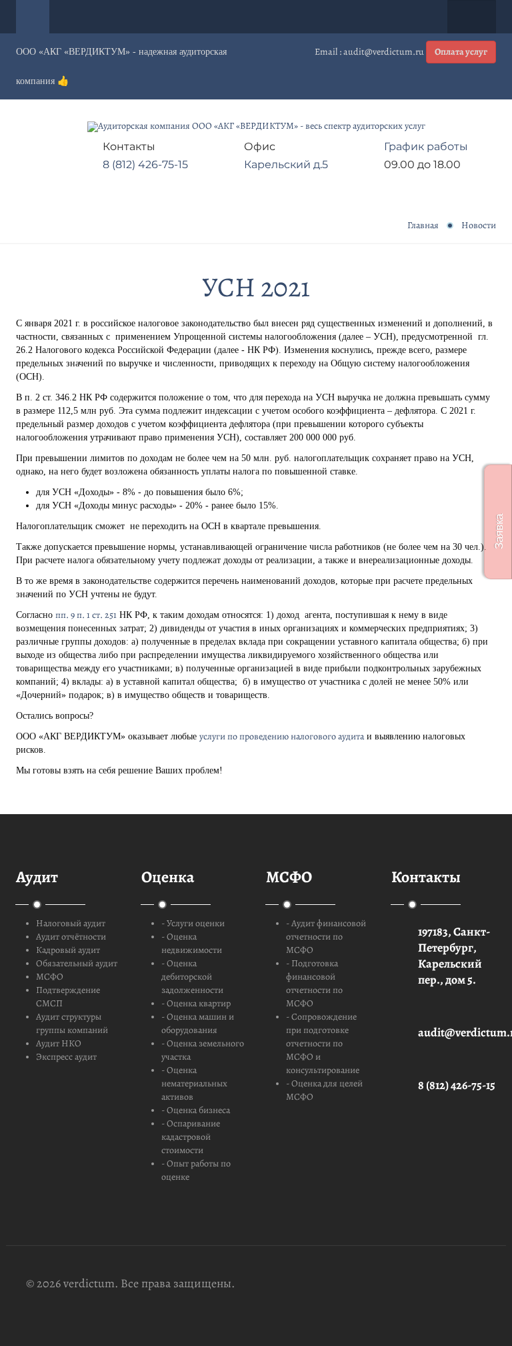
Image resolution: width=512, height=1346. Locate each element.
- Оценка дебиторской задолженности (192, 976)
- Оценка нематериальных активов (194, 1083)
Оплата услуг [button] (461, 51)
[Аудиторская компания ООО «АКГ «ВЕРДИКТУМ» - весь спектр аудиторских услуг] (256, 126)
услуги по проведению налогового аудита (281, 736)
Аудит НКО (58, 1043)
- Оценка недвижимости (191, 943)
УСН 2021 (256, 287)
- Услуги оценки (193, 923)
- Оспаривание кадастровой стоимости (190, 1136)
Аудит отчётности (71, 936)
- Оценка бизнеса (195, 1110)
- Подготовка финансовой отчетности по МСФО (314, 983)
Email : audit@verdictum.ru (369, 51)
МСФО (49, 976)
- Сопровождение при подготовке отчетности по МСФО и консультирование (322, 1043)
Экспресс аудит (66, 1056)
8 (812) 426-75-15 (145, 164)
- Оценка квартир (196, 1003)
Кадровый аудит (68, 950)
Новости (478, 225)
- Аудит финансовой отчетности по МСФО (326, 936)
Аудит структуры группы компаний (72, 1023)
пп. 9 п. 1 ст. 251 (86, 615)
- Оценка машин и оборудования (197, 1023)
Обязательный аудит (76, 963)
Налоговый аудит (70, 923)
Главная (423, 225)
